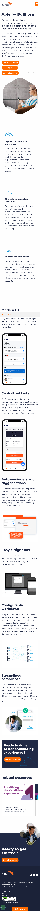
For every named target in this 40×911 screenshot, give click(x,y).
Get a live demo (10, 860)
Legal (3, 893)
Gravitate (15, 902)
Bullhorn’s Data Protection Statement (14, 887)
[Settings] (3, 907)
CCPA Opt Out (6, 889)
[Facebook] (34, 875)
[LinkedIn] (37, 875)
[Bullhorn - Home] (8, 873)
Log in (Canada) (10, 73)
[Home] (7, 5)
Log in (10, 68)
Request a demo (10, 63)
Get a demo (20, 909)
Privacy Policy (6, 891)
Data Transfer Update (9, 884)
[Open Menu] (36, 4)
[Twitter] (31, 875)
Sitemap (4, 895)
